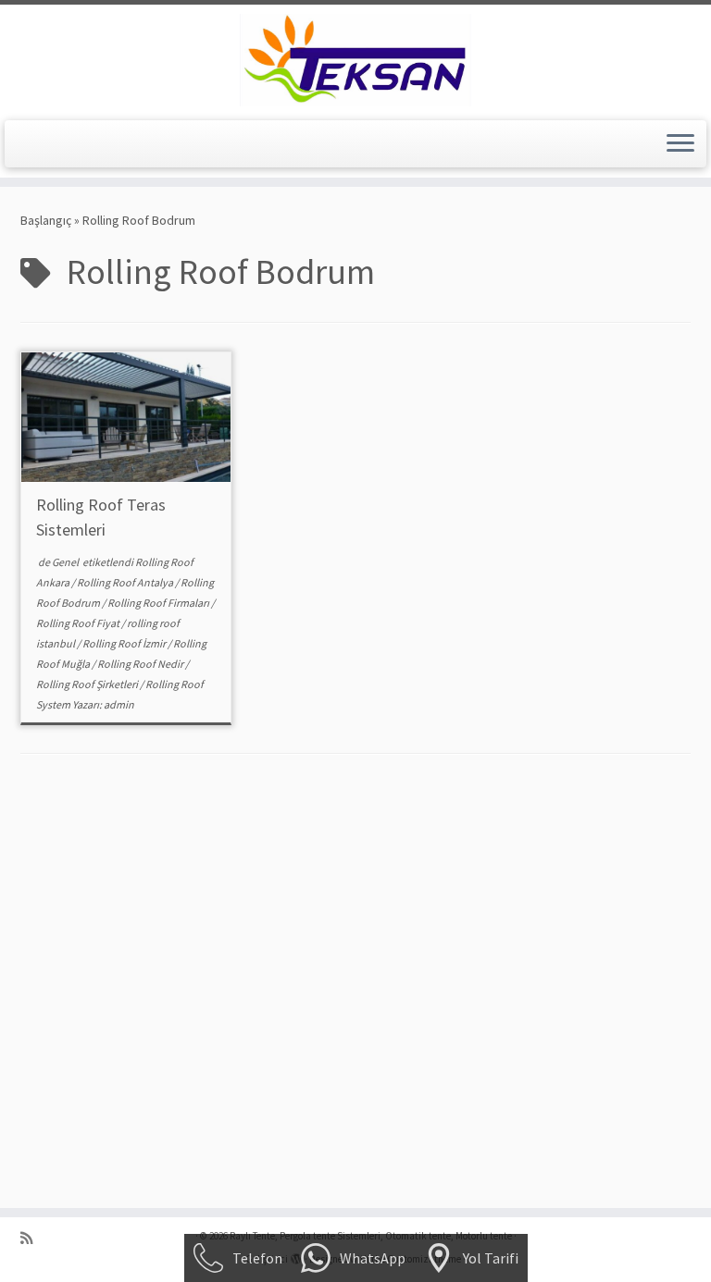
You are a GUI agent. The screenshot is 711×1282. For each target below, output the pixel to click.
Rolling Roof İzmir (125, 643)
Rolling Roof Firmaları (159, 603)
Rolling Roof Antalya (126, 582)
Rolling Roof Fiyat (78, 623)
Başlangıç (45, 220)
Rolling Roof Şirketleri (88, 684)
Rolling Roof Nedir (141, 664)
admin (119, 704)
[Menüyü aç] (680, 144)
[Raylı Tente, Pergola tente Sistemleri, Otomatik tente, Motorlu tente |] (355, 60)
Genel (66, 562)
